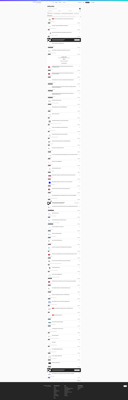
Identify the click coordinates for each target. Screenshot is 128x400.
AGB (78, 389)
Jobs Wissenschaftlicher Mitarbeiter (68, 388)
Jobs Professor (66, 387)
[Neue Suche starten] (80, 8)
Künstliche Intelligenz (56, 395)
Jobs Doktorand (66, 390)
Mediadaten (79, 388)
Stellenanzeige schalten (80, 387)
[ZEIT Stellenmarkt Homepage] (37, 2)
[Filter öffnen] (80, 11)
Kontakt (55, 388)
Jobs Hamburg (66, 395)
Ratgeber (60, 2)
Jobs (53, 2)
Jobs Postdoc (66, 393)
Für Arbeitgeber (93, 2)
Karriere (55, 387)
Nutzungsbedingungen (56, 390)
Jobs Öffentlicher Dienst (67, 389)
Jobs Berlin (65, 394)
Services (64, 2)
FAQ (54, 396)
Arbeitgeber (56, 2)
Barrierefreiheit (56, 394)
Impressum (55, 389)
